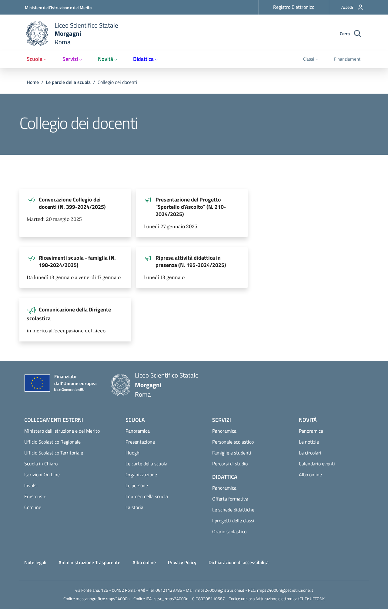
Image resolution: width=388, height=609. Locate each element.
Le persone (136, 485)
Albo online (310, 474)
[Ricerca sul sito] (357, 34)
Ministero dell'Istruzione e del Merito (58, 7)
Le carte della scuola (146, 463)
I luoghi (133, 452)
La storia (134, 507)
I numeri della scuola (146, 496)
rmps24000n (118, 598)
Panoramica (137, 430)
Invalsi (31, 485)
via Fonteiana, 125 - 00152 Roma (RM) (110, 590)
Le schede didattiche (233, 509)
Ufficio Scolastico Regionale (52, 441)
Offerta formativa (230, 498)
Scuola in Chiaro (41, 463)
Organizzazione (141, 474)
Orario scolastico (229, 531)
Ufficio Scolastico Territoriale (53, 452)
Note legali (35, 562)
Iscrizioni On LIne (42, 474)
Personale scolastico (233, 441)
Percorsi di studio (230, 463)
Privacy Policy (182, 562)
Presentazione (140, 441)
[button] (348, 7)
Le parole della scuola (68, 82)
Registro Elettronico (293, 7)
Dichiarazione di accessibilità (239, 562)
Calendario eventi (317, 463)
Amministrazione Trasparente (89, 562)
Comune (32, 507)
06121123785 (169, 590)
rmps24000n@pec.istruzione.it (285, 590)
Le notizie (309, 441)
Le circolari (310, 452)
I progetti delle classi (233, 520)
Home (33, 82)
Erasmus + (35, 496)
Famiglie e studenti (231, 452)
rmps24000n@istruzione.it (219, 590)
